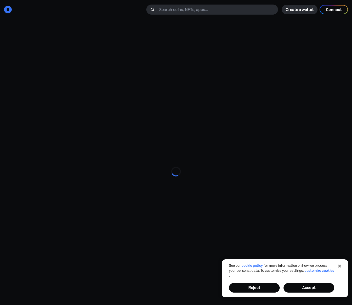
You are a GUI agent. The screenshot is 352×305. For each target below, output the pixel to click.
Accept (309, 287)
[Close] (339, 266)
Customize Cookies (319, 270)
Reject (254, 287)
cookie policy (252, 265)
